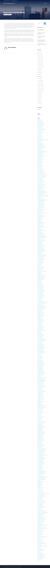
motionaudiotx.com (40, 550)
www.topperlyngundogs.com (42, 450)
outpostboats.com (40, 284)
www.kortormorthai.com (41, 458)
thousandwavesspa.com (41, 395)
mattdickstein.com (40, 437)
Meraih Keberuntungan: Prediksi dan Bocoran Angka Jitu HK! (42, 44)
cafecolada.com (40, 293)
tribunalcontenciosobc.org (41, 307)
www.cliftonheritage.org (41, 473)
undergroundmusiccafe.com (42, 557)
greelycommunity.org (41, 329)
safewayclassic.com (40, 145)
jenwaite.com (39, 535)
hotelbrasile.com (40, 178)
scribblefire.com (40, 272)
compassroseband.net (41, 416)
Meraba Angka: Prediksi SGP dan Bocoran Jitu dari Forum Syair (42, 37)
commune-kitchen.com (41, 321)
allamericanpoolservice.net (41, 256)
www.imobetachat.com (41, 436)
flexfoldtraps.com (40, 456)
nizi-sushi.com (40, 355)
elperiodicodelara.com (41, 122)
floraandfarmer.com (40, 196)
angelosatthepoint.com (41, 405)
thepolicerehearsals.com (41, 303)
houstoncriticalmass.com (41, 301)
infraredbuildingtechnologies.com (42, 192)
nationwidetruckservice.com (42, 391)
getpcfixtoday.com (40, 157)
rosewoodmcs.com (40, 490)
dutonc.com (39, 359)
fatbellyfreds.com (40, 505)
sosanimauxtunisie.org (41, 165)
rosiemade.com (40, 231)
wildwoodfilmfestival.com (41, 175)
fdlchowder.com (40, 469)
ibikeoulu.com (39, 342)
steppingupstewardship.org (42, 479)
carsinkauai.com (40, 526)
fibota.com (39, 508)
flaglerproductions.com (41, 313)
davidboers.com (40, 435)
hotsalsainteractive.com (41, 128)
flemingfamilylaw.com (41, 540)
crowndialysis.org (40, 253)
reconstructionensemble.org (42, 386)
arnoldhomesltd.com (41, 206)
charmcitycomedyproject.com (42, 338)
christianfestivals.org (41, 364)
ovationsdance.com (40, 263)
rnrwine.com (39, 541)
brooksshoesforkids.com (41, 421)
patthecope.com (40, 413)
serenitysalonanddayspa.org (42, 129)
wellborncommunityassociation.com (43, 174)
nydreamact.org (40, 153)
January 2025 (39, 82)
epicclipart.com (40, 160)
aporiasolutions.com (40, 423)
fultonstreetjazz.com (41, 179)
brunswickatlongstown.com (42, 351)
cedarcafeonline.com (41, 130)
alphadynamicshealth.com (41, 530)
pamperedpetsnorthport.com (42, 230)
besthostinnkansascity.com (42, 555)
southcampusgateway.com (42, 172)
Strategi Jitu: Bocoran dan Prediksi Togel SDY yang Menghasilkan (41, 33)
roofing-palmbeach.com (41, 203)
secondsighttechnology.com (42, 245)
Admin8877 (13, 47)
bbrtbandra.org (40, 158)
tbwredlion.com (40, 515)
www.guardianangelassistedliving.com (43, 512)
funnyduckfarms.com (41, 534)
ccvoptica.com (40, 480)
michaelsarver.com (40, 246)
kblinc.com (39, 228)
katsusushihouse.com (41, 328)
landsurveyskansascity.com (42, 462)
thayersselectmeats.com (41, 422)
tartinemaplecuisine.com (41, 352)
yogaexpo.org (40, 273)
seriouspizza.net (40, 415)
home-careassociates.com (42, 274)
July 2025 (39, 70)
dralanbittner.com (40, 224)
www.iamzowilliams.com (41, 494)
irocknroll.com (39, 214)
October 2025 (40, 64)
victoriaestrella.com (40, 394)
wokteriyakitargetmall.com (41, 250)
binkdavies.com (40, 317)
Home (45, 3)
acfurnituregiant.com (41, 131)
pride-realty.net (40, 529)
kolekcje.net (39, 265)
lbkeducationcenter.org (41, 267)
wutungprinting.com (40, 370)
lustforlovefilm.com (40, 323)
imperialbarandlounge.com (41, 209)
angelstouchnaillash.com (41, 239)
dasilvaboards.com (40, 309)
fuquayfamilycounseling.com (42, 543)
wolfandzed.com (40, 485)
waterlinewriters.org (40, 428)
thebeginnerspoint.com (41, 295)
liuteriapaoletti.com (40, 378)
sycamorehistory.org (41, 491)
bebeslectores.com (40, 188)
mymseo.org (39, 547)
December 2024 (40, 84)
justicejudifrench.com (41, 345)
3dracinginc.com (40, 300)
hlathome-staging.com (41, 249)
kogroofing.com (40, 166)
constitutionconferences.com (42, 412)
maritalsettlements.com (41, 371)
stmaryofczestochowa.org (41, 344)
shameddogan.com (40, 429)
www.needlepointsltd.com (41, 470)
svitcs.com (39, 414)
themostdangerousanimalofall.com (43, 302)
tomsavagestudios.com (41, 258)
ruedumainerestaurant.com (42, 330)
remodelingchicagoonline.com (42, 476)
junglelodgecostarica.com (41, 363)
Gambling (6, 14)
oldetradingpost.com (41, 186)
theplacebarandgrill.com (41, 401)
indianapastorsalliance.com (42, 406)
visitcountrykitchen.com (41, 365)
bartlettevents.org (40, 180)
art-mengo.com (40, 356)
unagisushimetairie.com (41, 154)
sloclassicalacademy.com (41, 308)
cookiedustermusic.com (41, 385)
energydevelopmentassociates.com (43, 195)
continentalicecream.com (41, 315)
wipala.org (39, 280)
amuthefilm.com (40, 322)
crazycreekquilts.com (41, 316)
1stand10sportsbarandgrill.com (42, 237)
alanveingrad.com (40, 367)
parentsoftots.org (40, 430)
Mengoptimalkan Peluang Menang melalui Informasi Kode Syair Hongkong (41, 40)
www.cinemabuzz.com (41, 487)
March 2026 (39, 53)
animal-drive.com (40, 419)
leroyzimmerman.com (41, 537)
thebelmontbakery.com (41, 144)
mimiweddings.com (40, 554)
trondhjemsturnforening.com (42, 513)
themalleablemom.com (41, 348)
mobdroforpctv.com (40, 288)
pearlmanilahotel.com (41, 161)
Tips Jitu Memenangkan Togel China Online (41, 30)
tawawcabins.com (40, 217)
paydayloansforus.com (41, 143)
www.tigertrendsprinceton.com (42, 448)
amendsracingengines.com (42, 457)
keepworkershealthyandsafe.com (42, 151)
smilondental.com (40, 242)
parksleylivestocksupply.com (42, 277)
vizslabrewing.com (40, 223)
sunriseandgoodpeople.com (42, 379)
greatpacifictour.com (41, 393)
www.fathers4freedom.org (41, 449)
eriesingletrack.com (40, 229)
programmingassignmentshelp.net (43, 139)
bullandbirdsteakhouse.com (42, 471)
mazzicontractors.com (41, 500)
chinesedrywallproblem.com (42, 380)
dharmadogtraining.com (41, 549)
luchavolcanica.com (40, 388)
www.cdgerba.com (40, 509)
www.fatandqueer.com (41, 459)
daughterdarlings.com (41, 125)
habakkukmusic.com (40, 441)
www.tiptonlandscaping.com (42, 478)
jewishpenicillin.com (40, 257)
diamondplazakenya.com (41, 514)
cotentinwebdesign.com (41, 185)
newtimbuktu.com (40, 136)
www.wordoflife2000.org (41, 215)
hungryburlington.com (41, 350)
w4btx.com (39, 238)
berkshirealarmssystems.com (42, 222)
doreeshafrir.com (40, 337)
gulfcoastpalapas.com (41, 426)
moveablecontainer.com (41, 181)
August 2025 (39, 68)
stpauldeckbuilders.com (41, 463)
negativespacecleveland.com (42, 377)
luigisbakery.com (40, 483)
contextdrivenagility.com (41, 341)
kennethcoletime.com (41, 349)
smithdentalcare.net (41, 556)
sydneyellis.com (40, 252)
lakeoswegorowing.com (41, 542)
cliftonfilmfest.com (40, 208)
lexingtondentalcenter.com (42, 251)
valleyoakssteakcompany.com (42, 407)
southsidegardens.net (41, 498)
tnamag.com (39, 420)
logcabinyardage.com (41, 434)
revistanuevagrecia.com (41, 334)
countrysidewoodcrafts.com (42, 146)
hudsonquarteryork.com (41, 507)
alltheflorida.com (40, 523)
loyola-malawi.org (40, 281)
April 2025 (39, 76)
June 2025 (39, 72)
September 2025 (40, 66)
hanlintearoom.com (40, 533)
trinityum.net (39, 499)
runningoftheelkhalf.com (41, 451)
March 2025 (39, 78)
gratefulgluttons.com (41, 287)
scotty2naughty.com (41, 336)
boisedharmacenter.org (41, 278)
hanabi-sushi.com (40, 484)
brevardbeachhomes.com (41, 199)
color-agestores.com (41, 279)
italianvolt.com (40, 221)
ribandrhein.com (40, 264)
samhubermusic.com (41, 558)
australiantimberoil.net (41, 189)
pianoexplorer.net (40, 497)
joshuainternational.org (41, 444)
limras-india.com (40, 121)
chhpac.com (39, 548)
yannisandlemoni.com (41, 225)
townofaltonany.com (41, 374)
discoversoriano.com (41, 294)
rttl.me (38, 551)
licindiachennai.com (40, 124)
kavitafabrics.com (40, 387)
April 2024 (39, 101)
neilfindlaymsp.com (40, 398)
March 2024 (39, 103)
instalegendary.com (40, 150)
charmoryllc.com (40, 299)
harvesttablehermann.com (41, 193)
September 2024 (40, 90)
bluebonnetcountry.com (41, 159)
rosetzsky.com (40, 331)
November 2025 (40, 62)
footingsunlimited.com (41, 464)
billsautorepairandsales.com (42, 516)
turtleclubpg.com (40, 392)
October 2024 (40, 88)
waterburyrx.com (40, 402)
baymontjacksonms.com (41, 373)
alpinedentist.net (40, 167)
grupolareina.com (40, 182)
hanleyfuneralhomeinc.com (41, 235)
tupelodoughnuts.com (41, 232)
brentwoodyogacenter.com (42, 477)
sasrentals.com (40, 244)
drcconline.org (40, 400)
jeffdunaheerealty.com (41, 452)
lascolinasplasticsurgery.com (42, 472)
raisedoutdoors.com (40, 210)
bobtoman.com (40, 164)
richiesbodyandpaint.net (41, 123)
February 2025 (40, 80)
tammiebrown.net (40, 358)
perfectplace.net (40, 270)
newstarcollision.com (41, 243)
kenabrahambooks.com (41, 320)
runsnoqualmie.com (40, 465)
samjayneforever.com (41, 521)
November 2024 (40, 86)
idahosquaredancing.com (41, 216)
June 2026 (39, 51)
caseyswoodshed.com (41, 408)
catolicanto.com (40, 266)
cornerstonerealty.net (41, 492)
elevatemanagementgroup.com (42, 536)
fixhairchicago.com (40, 409)
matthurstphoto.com (41, 522)
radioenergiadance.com (41, 168)
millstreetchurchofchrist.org (42, 527)
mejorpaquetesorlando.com (42, 236)
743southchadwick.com (41, 201)
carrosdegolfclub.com (41, 194)
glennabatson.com (40, 310)
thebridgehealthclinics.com (41, 427)
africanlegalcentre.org (41, 327)
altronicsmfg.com (40, 137)
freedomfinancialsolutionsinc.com (42, 455)
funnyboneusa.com (40, 384)
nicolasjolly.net (40, 324)
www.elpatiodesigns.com (41, 506)
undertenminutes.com (41, 132)
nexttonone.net (40, 442)
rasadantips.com (40, 135)
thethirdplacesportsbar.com (42, 501)
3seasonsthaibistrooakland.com (42, 271)
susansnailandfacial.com (41, 445)
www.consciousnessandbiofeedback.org (43, 493)
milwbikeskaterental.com (41, 372)
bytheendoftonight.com (41, 285)
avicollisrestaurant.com (41, 399)
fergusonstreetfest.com (41, 520)
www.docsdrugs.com (41, 466)
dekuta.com (39, 486)
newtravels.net (40, 142)
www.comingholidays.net (41, 296)
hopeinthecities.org (40, 286)
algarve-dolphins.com (41, 366)
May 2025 (39, 74)
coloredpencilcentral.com (41, 207)
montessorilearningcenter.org (42, 519)
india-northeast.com (41, 202)
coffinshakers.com (40, 343)
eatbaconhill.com (40, 138)
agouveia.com (40, 544)
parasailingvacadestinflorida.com (42, 528)
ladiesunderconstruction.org (42, 187)
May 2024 (39, 99)
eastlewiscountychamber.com (42, 306)
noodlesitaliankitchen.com (41, 152)
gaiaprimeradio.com (40, 357)
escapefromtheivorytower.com (42, 200)
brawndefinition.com (41, 314)
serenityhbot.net (40, 443)
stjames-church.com (41, 335)
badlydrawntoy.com (40, 438)
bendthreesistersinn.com (41, 381)
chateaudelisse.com (41, 173)
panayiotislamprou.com (41, 171)
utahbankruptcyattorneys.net (42, 213)
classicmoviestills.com (41, 292)
